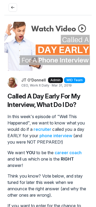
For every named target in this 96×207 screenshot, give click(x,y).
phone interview (56, 135)
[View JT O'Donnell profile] (12, 82)
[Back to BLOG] (13, 7)
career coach (68, 152)
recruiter (42, 129)
